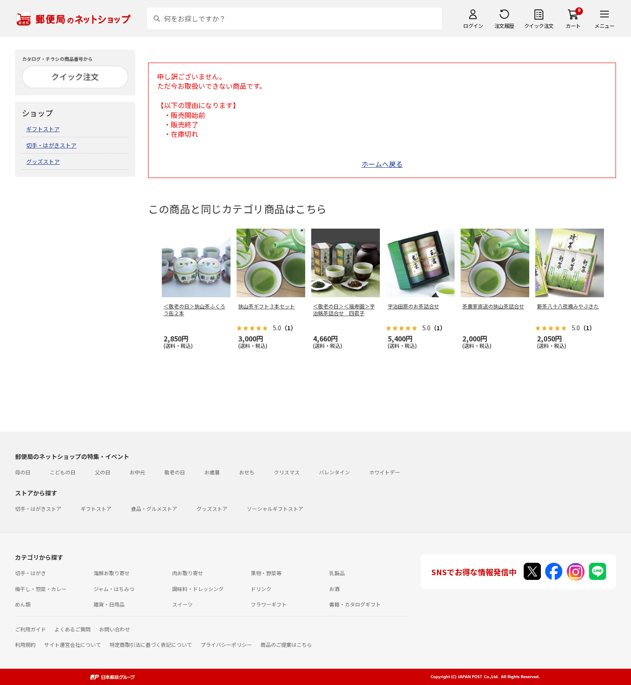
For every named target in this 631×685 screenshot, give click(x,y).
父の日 (102, 472)
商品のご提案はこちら (286, 644)
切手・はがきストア (51, 145)
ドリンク (261, 588)
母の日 (22, 472)
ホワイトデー (384, 472)
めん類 (22, 604)
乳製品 (337, 572)
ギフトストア (43, 129)
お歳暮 (212, 472)
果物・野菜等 (266, 572)
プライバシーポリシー (226, 644)
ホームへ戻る (382, 164)
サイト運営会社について (72, 644)
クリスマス (287, 472)
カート (573, 25)
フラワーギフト (269, 604)
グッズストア (43, 161)
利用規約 (25, 644)
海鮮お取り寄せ (112, 572)
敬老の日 (174, 472)
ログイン (473, 25)
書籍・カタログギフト (355, 604)
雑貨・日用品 (109, 604)
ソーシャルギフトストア (275, 508)
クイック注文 (539, 25)
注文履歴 (504, 25)
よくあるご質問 (73, 629)
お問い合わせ (114, 629)
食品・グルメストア (154, 508)
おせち (247, 472)
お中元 (137, 472)
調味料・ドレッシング (198, 588)
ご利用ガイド (30, 629)
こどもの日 (63, 472)
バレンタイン (334, 472)
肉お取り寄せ (187, 572)
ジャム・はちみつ (114, 588)
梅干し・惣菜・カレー (41, 588)
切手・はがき (30, 572)
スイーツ (182, 604)
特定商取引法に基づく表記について (150, 644)
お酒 (334, 588)
